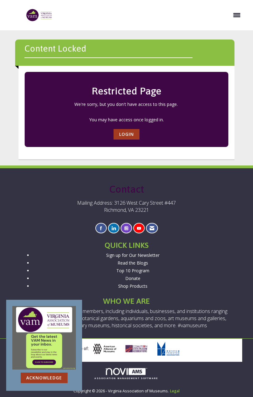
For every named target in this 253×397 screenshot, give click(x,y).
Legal (175, 391)
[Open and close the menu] (150, 15)
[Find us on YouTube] (139, 228)
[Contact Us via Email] (152, 228)
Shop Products (132, 286)
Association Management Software (126, 378)
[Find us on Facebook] (101, 228)
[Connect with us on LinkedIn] (113, 228)
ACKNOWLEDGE (44, 378)
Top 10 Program (132, 271)
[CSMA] (138, 349)
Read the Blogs (133, 263)
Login (126, 134)
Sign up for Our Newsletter (133, 255)
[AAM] (107, 349)
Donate (132, 278)
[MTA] (170, 349)
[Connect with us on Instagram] (126, 228)
